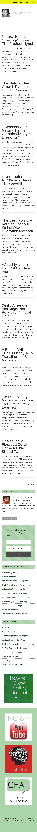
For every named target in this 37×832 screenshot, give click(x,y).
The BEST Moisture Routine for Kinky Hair (18, 644)
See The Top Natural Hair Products (15, 648)
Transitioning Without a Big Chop (14, 601)
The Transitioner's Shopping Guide (15, 581)
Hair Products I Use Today (12, 652)
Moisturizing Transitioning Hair (14, 589)
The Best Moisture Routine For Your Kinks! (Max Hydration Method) (17, 225)
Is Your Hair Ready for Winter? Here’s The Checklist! (16, 180)
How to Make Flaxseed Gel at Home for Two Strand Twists (14, 446)
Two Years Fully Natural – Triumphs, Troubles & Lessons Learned (18, 402)
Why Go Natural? (8, 632)
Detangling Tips (8, 661)
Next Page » (31, 484)
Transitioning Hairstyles (11, 573)
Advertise (6, 820)
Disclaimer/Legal (15, 820)
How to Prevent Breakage (12, 606)
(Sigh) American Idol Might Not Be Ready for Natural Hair (16, 310)
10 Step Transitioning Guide (12, 577)
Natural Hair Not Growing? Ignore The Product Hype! (17, 40)
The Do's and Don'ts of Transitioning (16, 585)
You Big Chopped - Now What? (14, 640)
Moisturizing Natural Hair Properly (15, 636)
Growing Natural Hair (10, 656)
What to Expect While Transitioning (15, 593)
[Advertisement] (18, 23)
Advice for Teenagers (10, 610)
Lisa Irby (30, 818)
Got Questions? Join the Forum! (14, 614)
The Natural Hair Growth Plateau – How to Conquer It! (17, 86)
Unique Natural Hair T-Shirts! (13, 665)
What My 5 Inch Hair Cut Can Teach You (17, 268)
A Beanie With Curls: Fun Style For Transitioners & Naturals (18, 355)
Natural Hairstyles (9, 627)
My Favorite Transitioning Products (15, 597)
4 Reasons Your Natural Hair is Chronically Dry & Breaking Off (16, 132)
